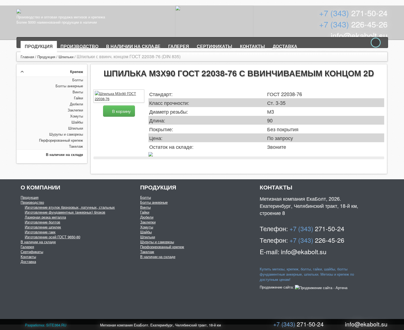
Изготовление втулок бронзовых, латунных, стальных (70, 207)
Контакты (252, 46)
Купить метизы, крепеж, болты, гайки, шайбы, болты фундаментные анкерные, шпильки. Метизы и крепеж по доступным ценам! (307, 274)
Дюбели (76, 104)
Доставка (285, 46)
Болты (77, 79)
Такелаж (76, 146)
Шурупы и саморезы (66, 134)
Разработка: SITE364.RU (45, 325)
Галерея (178, 46)
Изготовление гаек (40, 231)
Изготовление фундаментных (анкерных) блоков (65, 212)
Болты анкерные (69, 85)
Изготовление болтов (42, 222)
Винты (78, 91)
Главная (27, 56)
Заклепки (75, 110)
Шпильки (66, 56)
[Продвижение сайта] (321, 287)
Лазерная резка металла (45, 217)
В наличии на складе (133, 46)
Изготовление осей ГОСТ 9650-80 (52, 236)
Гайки (78, 97)
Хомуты (76, 116)
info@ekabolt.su (359, 35)
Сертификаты (214, 46)
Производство (79, 46)
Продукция (39, 46)
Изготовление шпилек (43, 227)
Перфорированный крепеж (61, 140)
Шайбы (77, 122)
